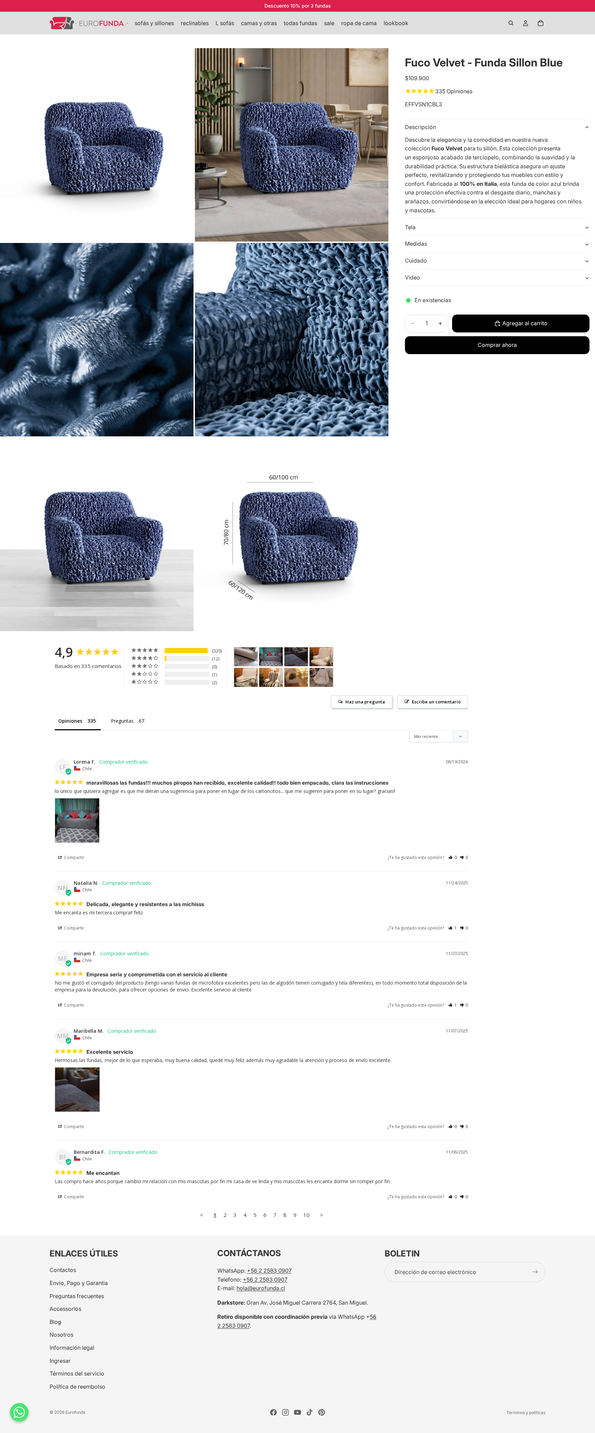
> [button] (321, 1214)
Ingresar (60, 1360)
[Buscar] (511, 23)
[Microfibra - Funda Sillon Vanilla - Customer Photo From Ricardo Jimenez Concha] (246, 656)
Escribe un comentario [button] (436, 702)
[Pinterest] (321, 1412)
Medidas (416, 244)
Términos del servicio (77, 1373)
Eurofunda (75, 1412)
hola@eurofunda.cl (261, 1288)
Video (412, 277)
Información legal (72, 1347)
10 (306, 1214)
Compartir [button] (73, 857)
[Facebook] (273, 1412)
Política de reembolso (77, 1386)
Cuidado (416, 260)
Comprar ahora (497, 345)
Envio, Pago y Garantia (79, 1283)
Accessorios (65, 1308)
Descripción (420, 127)
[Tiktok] (309, 1412)
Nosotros (61, 1334)
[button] (453, 857)
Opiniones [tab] (70, 721)
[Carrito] (540, 23)
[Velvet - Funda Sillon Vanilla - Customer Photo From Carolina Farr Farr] (321, 656)
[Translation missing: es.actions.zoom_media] (97, 145)
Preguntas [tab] (122, 721)
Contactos (63, 1269)
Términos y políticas (526, 1412)
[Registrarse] (535, 1272)
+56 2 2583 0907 (269, 1270)
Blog (55, 1321)
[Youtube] (297, 1412)
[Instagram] (285, 1412)
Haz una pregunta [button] (365, 702)
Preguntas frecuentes (77, 1295)
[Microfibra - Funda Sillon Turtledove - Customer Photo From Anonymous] (296, 677)
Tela (410, 227)
